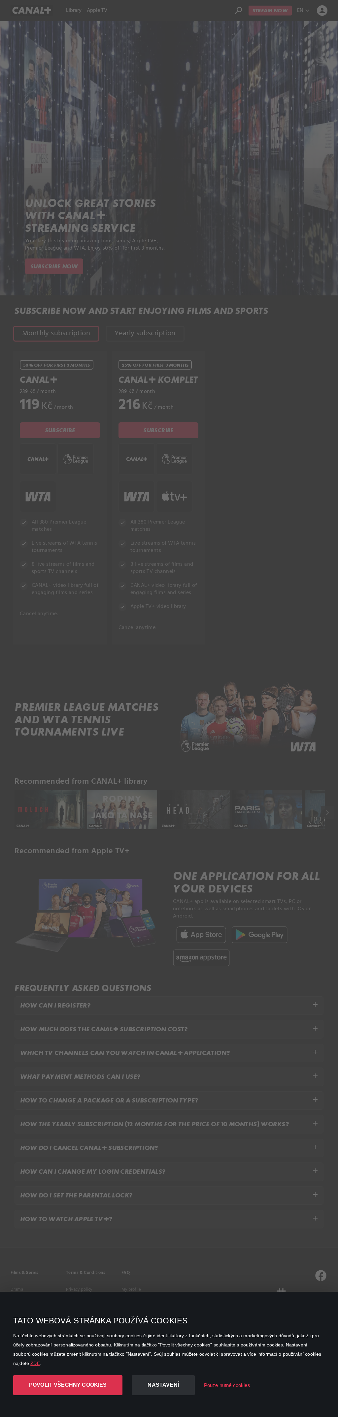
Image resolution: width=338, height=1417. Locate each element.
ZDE (35, 1363)
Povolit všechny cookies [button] (68, 1385)
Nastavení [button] (163, 1385)
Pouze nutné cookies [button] (227, 1385)
